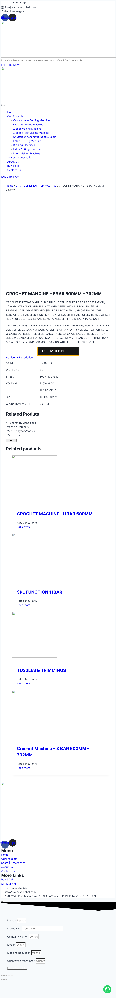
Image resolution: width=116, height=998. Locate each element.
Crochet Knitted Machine (28, 124)
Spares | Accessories (20, 157)
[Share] (5, 975)
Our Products (15, 116)
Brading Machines (24, 145)
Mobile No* (14, 928)
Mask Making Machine (26, 153)
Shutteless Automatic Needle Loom (34, 136)
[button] (58, 105)
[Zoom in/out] (12, 975)
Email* (11, 944)
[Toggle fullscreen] (9, 975)
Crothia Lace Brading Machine (31, 120)
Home (10, 112)
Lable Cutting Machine (27, 149)
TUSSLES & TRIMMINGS (41, 670)
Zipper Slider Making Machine (31, 132)
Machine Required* (19, 952)
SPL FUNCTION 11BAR (39, 592)
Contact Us (14, 170)
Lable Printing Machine (27, 141)
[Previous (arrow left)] (2, 979)
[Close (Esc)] (2, 975)
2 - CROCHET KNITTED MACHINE (36, 185)
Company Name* (18, 936)
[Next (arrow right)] (5, 979)
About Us (13, 161)
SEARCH (11, 440)
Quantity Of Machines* (21, 960)
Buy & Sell (13, 165)
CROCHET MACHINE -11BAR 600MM (55, 513)
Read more (23, 526)
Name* (12, 920)
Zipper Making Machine (27, 128)
